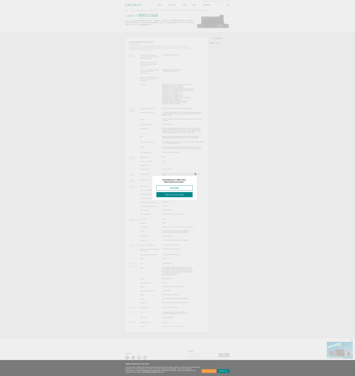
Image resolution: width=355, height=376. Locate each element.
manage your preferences (152, 370)
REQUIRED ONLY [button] (209, 371)
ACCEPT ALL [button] (223, 371)
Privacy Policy (151, 372)
